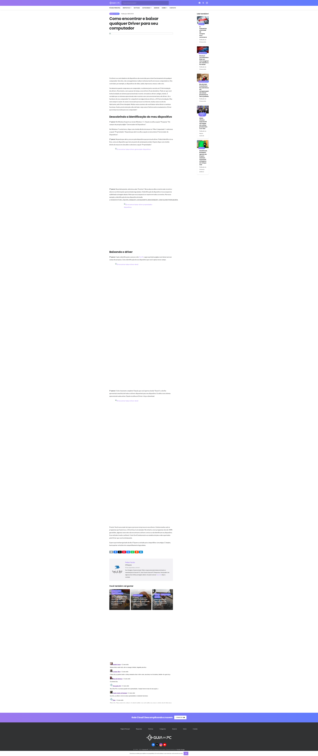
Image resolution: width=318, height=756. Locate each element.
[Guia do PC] (114, 2)
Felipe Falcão (130, 562)
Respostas (139, 729)
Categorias (162, 729)
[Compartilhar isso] (116, 552)
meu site (159, 574)
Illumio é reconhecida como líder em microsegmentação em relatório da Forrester (206, 60)
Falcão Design (181, 749)
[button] (130, 8)
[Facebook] (199, 3)
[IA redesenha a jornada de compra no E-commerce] (203, 20)
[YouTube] (164, 744)
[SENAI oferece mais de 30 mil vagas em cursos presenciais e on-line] (203, 110)
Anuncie (174, 729)
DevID (141, 257)
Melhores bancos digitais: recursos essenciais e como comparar (160, 602)
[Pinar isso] (124, 552)
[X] (203, 3)
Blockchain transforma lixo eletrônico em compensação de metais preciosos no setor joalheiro (204, 90)
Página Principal (125, 729)
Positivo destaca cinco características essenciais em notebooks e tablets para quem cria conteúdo (119, 600)
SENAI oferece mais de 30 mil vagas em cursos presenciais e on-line (203, 123)
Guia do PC (145, 749)
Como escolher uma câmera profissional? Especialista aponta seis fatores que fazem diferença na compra (141, 601)
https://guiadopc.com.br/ (132, 567)
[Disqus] (141, 637)
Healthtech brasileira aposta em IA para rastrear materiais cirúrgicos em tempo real (203, 158)
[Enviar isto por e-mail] (111, 552)
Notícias (150, 729)
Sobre (184, 729)
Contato (195, 729)
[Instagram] (207, 3)
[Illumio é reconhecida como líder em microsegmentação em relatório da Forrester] (203, 49)
